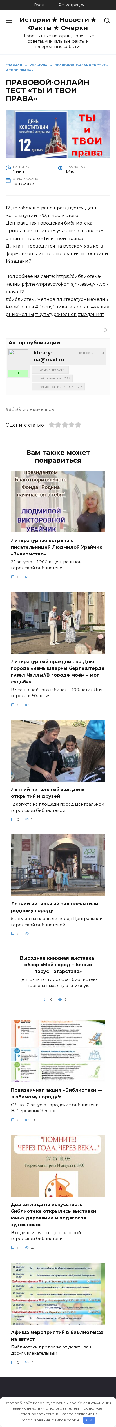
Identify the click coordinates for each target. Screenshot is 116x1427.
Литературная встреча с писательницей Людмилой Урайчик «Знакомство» (56, 547)
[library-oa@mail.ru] (18, 359)
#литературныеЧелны (82, 299)
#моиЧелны (20, 307)
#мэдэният (91, 314)
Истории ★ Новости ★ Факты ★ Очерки (58, 24)
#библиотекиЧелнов (30, 299)
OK (89, 1420)
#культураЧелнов (56, 314)
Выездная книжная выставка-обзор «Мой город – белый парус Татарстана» (58, 964)
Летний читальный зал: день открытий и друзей (48, 793)
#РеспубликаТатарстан (62, 307)
